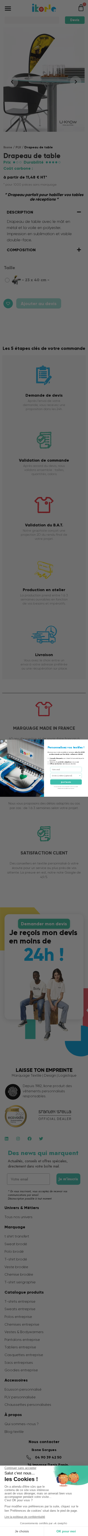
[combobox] (65, 775)
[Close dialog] (2, 741)
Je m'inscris (66, 782)
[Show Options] (80, 775)
